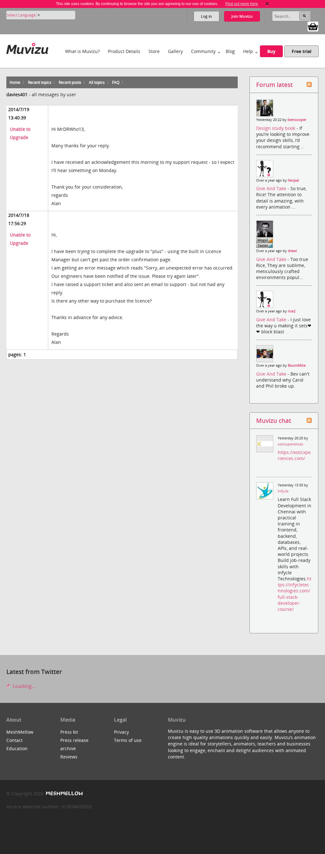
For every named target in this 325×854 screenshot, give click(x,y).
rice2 (291, 311)
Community (203, 51)
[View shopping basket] (313, 26)
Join (242, 16)
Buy (271, 51)
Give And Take (272, 188)
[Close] (267, 4)
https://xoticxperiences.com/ (294, 455)
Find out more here (241, 4)
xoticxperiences (290, 444)
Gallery (175, 51)
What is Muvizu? (82, 51)
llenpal (293, 180)
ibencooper (297, 119)
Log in (206, 16)
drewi (292, 251)
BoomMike (297, 365)
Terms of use (128, 740)
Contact (14, 740)
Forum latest (274, 85)
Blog (230, 51)
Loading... (23, 686)
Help (248, 51)
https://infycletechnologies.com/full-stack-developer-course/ (294, 594)
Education (17, 748)
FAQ (115, 82)
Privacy (121, 732)
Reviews (68, 757)
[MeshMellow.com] (64, 794)
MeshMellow (19, 732)
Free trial (301, 51)
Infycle (283, 491)
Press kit (69, 732)
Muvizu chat (273, 420)
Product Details (124, 51)
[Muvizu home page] (27, 47)
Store (154, 51)
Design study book (276, 128)
